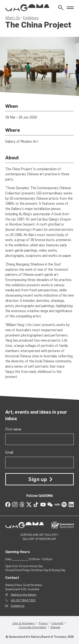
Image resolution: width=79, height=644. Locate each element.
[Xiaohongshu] (57, 504)
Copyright (57, 623)
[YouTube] (43, 504)
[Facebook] (8, 504)
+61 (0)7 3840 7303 (23, 600)
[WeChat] (50, 504)
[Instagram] (14, 504)
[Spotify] (64, 504)
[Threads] (22, 504)
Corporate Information (32, 627)
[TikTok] (36, 504)
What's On (12, 18)
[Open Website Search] (60, 7)
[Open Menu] (70, 7)
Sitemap (55, 627)
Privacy (43, 623)
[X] (29, 504)
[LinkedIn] (71, 504)
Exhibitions (31, 18)
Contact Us (17, 605)
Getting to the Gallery (23, 594)
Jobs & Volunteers (23, 623)
